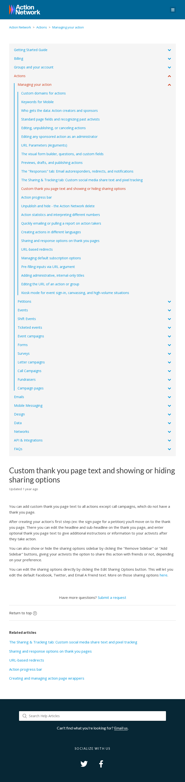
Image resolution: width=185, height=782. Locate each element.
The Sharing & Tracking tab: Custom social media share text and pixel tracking (73, 642)
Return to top (20, 612)
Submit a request (112, 597)
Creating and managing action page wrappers (46, 678)
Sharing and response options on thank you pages (50, 651)
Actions (41, 27)
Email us (121, 728)
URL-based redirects (26, 660)
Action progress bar (25, 669)
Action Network (20, 27)
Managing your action (68, 27)
